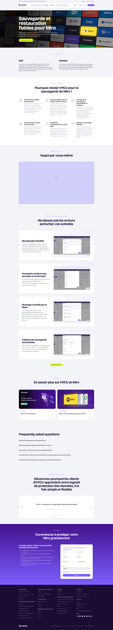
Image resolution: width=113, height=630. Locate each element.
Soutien (88, 1)
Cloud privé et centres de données (45, 589)
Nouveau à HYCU (79, 606)
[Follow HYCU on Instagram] (87, 616)
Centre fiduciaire (71, 626)
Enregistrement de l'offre (62, 613)
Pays (64, 566)
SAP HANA (40, 611)
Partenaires (58, 5)
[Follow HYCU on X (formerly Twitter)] (77, 616)
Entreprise (65, 5)
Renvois (59, 606)
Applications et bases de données (45, 609)
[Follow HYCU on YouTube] (82, 616)
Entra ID (39, 603)
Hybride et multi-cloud (23, 610)
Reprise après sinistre (23, 608)
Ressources (52, 5)
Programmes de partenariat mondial (65, 597)
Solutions (40, 5)
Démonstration (82, 5)
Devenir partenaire (61, 608)
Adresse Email (65, 556)
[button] (56, 440)
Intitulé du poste (66, 561)
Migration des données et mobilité (26, 606)
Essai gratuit (91, 5)
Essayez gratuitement (25, 40)
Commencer (79, 589)
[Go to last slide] (22, 506)
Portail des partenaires (62, 610)
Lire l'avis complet (62, 509)
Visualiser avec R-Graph (24, 591)
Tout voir (40, 606)
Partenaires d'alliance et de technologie (65, 599)
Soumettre (76, 575)
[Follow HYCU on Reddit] (89, 616)
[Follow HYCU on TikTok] (92, 616)
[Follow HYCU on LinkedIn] (80, 616)
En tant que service (42, 599)
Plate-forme (33, 5)
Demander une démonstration (82, 594)
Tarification (45, 5)
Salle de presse (60, 594)
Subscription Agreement (78, 571)
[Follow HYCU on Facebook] (85, 616)
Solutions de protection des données (27, 601)
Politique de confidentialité (89, 626)
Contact (83, 1)
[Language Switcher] (75, 5)
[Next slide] (90, 506)
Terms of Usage (85, 571)
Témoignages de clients (81, 603)
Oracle (39, 613)
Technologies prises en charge (25, 617)
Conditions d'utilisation (80, 626)
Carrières (59, 591)
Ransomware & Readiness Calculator (84, 610)
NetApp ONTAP (41, 596)
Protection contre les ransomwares (26, 613)
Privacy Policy (65, 572)
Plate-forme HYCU (23, 589)
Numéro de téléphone (81, 561)
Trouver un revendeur (61, 603)
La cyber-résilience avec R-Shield (26, 594)
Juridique (65, 626)
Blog (77, 608)
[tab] (53, 515)
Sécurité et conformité (23, 615)
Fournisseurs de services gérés (63, 601)
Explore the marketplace (81, 596)
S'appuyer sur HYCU (23, 596)
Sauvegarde (21, 603)
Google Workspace (42, 601)
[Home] (22, 5)
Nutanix (39, 591)
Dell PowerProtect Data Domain (44, 594)
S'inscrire (92, 1)
